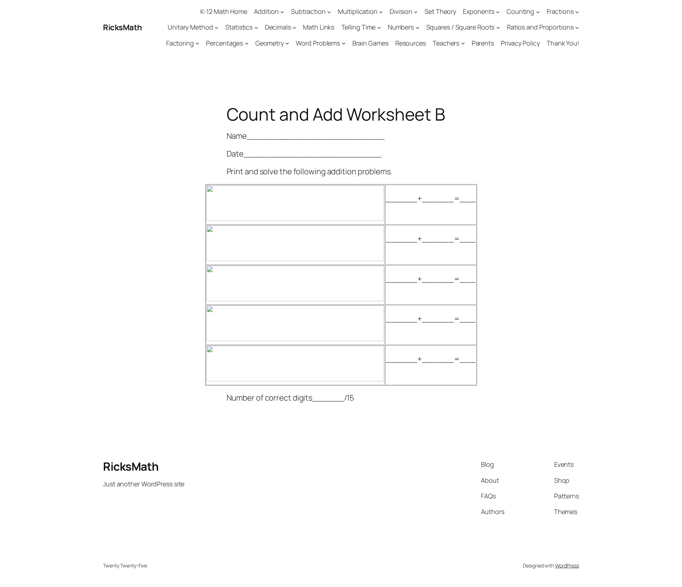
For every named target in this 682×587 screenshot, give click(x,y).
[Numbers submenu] (418, 28)
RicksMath (122, 27)
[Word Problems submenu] (344, 43)
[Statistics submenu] (256, 28)
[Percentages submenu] (247, 43)
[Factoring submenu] (197, 43)
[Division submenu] (416, 12)
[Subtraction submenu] (329, 12)
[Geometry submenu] (287, 43)
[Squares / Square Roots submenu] (498, 28)
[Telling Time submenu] (379, 28)
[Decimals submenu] (294, 28)
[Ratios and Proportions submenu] (577, 28)
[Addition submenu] (282, 12)
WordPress (567, 565)
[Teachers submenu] (463, 43)
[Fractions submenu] (577, 12)
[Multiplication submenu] (381, 12)
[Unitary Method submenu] (216, 28)
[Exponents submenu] (498, 12)
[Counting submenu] (538, 12)
